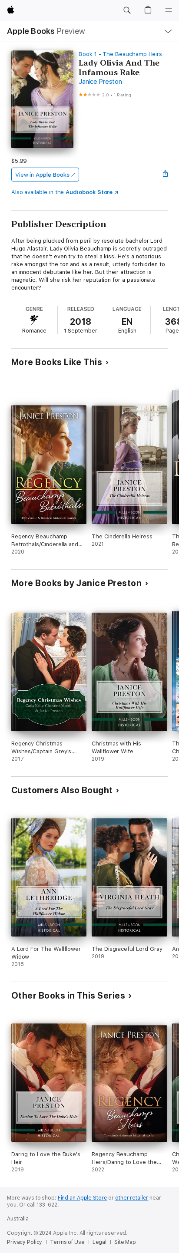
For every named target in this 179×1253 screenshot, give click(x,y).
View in (42, 174)
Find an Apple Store (82, 1198)
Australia (18, 1219)
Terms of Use (67, 1242)
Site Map (125, 1242)
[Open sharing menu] (165, 174)
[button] (126, 10)
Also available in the (62, 192)
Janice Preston (100, 82)
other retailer (131, 1198)
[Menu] (168, 10)
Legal (99, 1242)
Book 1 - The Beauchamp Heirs (120, 54)
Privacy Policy (24, 1242)
